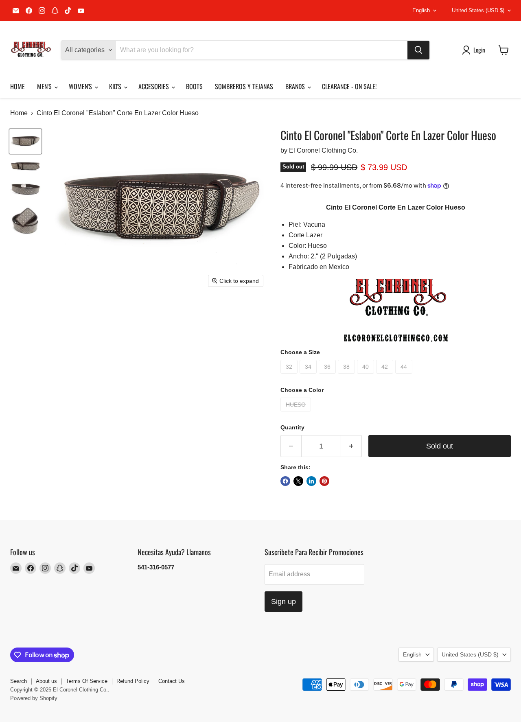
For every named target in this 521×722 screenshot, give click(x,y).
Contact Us (171, 681)
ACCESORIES (154, 86)
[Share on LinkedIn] (311, 481)
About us (46, 681)
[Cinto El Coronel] (25, 141)
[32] (290, 375)
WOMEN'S (81, 86)
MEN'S (45, 86)
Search (18, 681)
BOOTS (194, 86)
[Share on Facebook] (285, 481)
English (421, 10)
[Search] (418, 50)
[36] (328, 375)
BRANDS (295, 86)
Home (19, 112)
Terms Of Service (86, 681)
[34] (309, 375)
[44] (404, 375)
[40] (366, 375)
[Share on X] (298, 481)
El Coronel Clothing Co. (323, 150)
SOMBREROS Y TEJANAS (244, 86)
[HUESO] (296, 413)
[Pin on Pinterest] (324, 481)
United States (478, 10)
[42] (385, 375)
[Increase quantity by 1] (351, 446)
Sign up (283, 601)
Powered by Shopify (33, 698)
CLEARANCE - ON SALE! (349, 86)
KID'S (116, 86)
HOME (17, 86)
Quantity (292, 427)
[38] (347, 375)
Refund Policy (132, 681)
